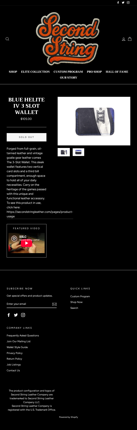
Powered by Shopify (68, 417)
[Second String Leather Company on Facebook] (9, 315)
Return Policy (14, 358)
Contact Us (13, 370)
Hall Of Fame (117, 71)
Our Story (68, 77)
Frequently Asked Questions (23, 335)
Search (74, 307)
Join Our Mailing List (19, 341)
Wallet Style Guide (17, 347)
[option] (94, 121)
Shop (13, 71)
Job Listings (14, 364)
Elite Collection (35, 71)
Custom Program (68, 71)
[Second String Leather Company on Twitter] (16, 315)
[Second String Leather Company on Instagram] (23, 315)
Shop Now (76, 302)
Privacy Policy (15, 353)
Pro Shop (94, 71)
